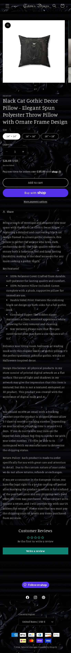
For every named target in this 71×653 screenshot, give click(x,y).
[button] (7, 6)
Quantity (7, 144)
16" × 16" (31, 136)
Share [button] (10, 211)
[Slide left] (28, 89)
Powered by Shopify (47, 647)
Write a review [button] (35, 551)
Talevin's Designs (29, 647)
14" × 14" (12, 136)
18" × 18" (50, 136)
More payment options (35, 201)
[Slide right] (43, 89)
